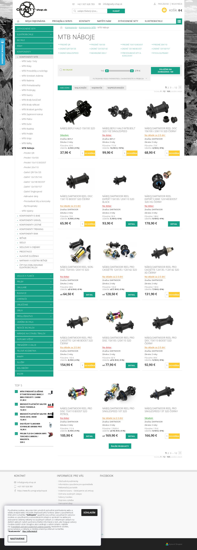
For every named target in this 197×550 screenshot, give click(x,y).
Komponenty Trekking (31, 229)
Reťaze (23, 238)
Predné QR (29, 153)
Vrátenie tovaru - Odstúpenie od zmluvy (75, 490)
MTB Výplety (27, 210)
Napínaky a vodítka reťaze (33, 260)
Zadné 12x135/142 (33, 177)
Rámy (19, 46)
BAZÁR (20, 373)
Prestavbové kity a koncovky (37, 201)
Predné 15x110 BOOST (35, 162)
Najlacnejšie (81, 88)
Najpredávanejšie (116, 88)
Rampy (20, 356)
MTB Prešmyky (28, 90)
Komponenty (24, 51)
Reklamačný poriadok (67, 487)
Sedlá (22, 242)
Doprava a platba (66, 500)
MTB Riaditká (28, 128)
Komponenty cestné (30, 224)
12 (176, 87)
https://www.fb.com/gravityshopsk (32, 490)
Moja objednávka (35, 21)
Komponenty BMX (28, 233)
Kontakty (84, 21)
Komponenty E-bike (29, 215)
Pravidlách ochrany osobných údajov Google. (31, 526)
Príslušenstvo (25, 316)
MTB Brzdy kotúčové (31, 99)
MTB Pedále (27, 133)
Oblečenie (22, 304)
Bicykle (21, 40)
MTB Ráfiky (27, 143)
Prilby (20, 281)
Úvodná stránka (18, 21)
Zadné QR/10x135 (32, 172)
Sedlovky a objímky (29, 247)
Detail (131, 224)
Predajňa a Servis (62, 21)
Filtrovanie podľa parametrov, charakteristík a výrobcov (118, 79)
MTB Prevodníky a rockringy (34, 70)
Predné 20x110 (31, 167)
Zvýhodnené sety (128, 21)
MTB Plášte (27, 119)
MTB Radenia (28, 80)
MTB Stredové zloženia (32, 75)
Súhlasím (89, 512)
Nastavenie (17, 538)
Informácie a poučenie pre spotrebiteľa (75, 484)
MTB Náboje (28, 148)
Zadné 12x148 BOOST (34, 182)
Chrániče (22, 298)
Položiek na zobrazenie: (165, 70)
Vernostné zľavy (65, 503)
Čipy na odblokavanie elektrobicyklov (31, 266)
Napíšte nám (104, 21)
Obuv (20, 310)
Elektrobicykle (154, 21)
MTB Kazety (27, 95)
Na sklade (68, 70)
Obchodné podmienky (68, 481)
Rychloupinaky (30, 206)
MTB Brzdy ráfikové (31, 104)
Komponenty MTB (28, 56)
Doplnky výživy (25, 339)
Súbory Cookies (65, 497)
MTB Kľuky (26, 66)
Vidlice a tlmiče (25, 275)
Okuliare (22, 287)
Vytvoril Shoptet (175, 544)
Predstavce (25, 251)
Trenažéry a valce (26, 345)
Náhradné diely (31, 196)
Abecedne (65, 88)
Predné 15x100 (31, 157)
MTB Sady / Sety (29, 61)
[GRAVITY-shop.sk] (31, 9)
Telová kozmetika (26, 350)
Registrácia (177, 4)
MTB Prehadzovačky (31, 85)
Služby (20, 362)
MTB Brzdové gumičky (32, 109)
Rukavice (22, 293)
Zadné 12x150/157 (33, 186)
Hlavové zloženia (29, 256)
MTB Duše (27, 124)
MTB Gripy (26, 138)
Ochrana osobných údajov (70, 494)
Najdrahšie (97, 88)
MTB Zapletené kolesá (32, 114)
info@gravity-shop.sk (26, 482)
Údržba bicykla (25, 322)
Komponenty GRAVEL (30, 220)
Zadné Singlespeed (33, 191)
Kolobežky (23, 368)
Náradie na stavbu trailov (31, 333)
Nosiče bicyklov (26, 327)
